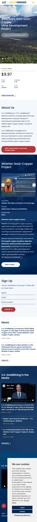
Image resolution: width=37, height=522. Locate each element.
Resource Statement (12, 257)
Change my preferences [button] (22, 515)
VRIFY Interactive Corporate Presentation (16, 149)
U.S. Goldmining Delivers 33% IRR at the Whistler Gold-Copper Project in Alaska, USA (18, 432)
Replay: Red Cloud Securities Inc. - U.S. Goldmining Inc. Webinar (18, 420)
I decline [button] (22, 511)
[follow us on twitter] (3, 506)
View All (4, 360)
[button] (2, 58)
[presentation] (2, 185)
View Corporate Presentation (15, 35)
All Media (5, 443)
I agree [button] (22, 507)
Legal (3, 513)
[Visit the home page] (16, 2)
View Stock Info (7, 95)
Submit (7, 309)
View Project (10, 264)
